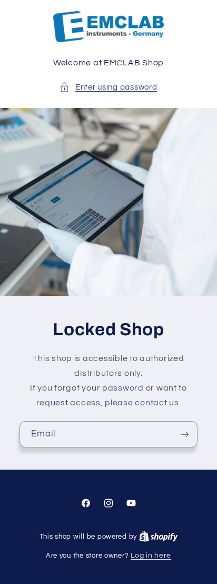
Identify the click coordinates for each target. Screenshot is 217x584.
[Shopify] (158, 536)
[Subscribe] (185, 434)
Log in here (151, 555)
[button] (108, 87)
